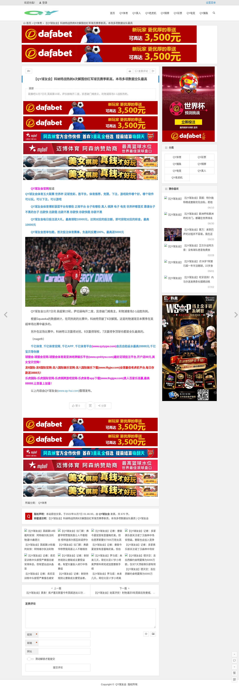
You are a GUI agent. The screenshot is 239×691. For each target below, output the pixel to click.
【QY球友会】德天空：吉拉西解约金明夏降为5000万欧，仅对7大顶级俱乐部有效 (140, 573)
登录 (44, 2)
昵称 (32, 635)
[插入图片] (153, 634)
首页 (112, 13)
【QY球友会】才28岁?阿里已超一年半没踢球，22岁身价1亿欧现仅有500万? (198, 265)
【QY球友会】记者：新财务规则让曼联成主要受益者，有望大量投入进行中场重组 (73, 578)
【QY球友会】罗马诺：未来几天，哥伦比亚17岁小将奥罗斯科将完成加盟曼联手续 (106, 578)
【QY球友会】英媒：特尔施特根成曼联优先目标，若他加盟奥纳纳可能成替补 (198, 202)
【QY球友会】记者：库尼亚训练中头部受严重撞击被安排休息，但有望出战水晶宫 (39, 578)
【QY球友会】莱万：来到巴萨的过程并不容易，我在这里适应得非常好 (198, 234)
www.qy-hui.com (68, 390)
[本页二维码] (234, 679)
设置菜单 (211, 2)
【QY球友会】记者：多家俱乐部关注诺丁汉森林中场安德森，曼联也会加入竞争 (140, 549)
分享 (103, 405)
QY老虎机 (150, 13)
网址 (29, 651)
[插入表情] (146, 634)
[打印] (130, 71)
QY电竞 (191, 13)
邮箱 (32, 643)
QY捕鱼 (204, 13)
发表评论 (143, 71)
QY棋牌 (165, 13)
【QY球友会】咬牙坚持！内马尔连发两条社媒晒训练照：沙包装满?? (198, 281)
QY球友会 (104, 514)
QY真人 (136, 13)
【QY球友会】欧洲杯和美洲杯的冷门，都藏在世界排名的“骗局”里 (198, 218)
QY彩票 (178, 13)
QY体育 (124, 13)
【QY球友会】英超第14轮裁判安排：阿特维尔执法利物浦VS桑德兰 (39, 549)
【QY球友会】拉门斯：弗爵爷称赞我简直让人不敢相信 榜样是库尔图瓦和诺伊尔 (73, 549)
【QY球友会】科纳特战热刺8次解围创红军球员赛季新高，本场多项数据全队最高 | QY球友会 (99, 518)
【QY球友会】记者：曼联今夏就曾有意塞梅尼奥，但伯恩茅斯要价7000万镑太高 (106, 549)
